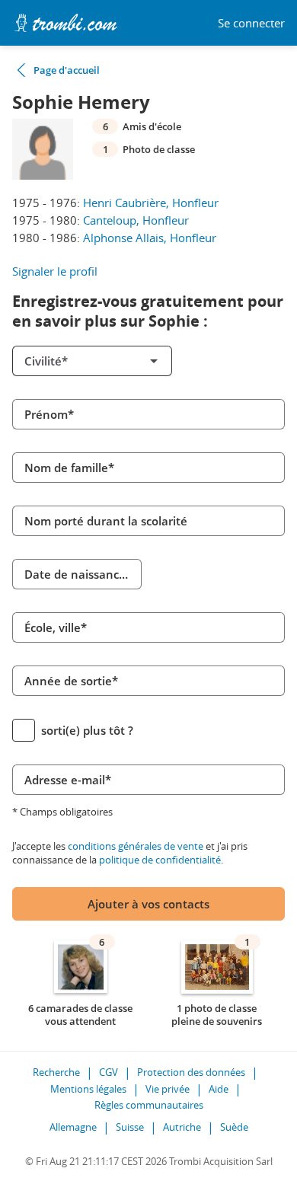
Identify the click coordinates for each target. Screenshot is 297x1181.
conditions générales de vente (135, 846)
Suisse (130, 1127)
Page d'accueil (67, 70)
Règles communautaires (148, 1105)
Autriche (182, 1127)
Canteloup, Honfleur (136, 220)
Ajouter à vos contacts (148, 903)
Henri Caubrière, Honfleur (151, 202)
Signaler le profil (54, 271)
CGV (108, 1072)
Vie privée (167, 1089)
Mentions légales (88, 1089)
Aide (218, 1089)
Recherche (56, 1072)
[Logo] (65, 23)
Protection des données (191, 1072)
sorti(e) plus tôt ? (87, 730)
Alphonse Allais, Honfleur (149, 237)
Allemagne (73, 1127)
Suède (234, 1127)
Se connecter (251, 23)
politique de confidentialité (160, 860)
